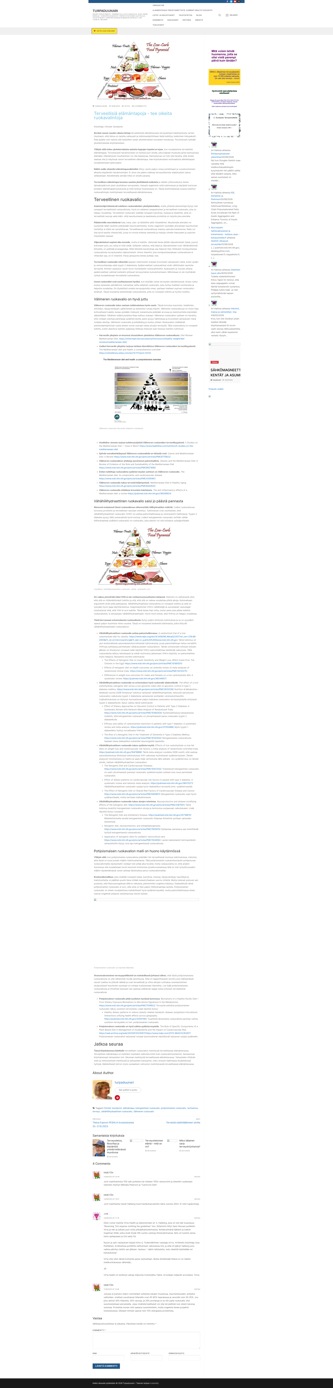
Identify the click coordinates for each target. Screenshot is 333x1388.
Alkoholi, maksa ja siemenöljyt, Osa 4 (225, 312)
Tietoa (127, 106)
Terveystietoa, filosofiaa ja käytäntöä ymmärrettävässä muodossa (116, 1146)
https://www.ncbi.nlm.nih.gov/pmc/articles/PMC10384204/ (133, 712)
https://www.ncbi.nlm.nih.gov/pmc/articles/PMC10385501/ (153, 663)
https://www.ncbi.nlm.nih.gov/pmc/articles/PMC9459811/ (132, 794)
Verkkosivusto (176, 1353)
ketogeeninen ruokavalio (148, 1108)
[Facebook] (227, 1)
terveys (96, 1111)
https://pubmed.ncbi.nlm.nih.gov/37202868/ (152, 727)
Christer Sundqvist (113, 1108)
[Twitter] (231, 1)
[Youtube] (234, 1)
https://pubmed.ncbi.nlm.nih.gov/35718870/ (170, 815)
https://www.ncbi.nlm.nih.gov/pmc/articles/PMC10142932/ (133, 738)
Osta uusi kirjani (105, 31)
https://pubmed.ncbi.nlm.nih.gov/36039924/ (149, 493)
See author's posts (128, 1090)
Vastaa (197, 1177)
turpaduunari (100, 106)
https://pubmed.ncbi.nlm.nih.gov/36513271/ (172, 783)
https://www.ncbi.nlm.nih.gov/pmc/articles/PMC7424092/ (132, 840)
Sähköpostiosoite (140, 1353)
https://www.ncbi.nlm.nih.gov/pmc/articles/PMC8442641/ (127, 486)
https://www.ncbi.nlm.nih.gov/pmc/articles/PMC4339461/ (127, 478)
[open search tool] (220, 15)
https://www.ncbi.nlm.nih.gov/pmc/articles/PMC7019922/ (127, 1005)
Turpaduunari (105, 11)
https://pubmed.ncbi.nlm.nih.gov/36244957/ (144, 678)
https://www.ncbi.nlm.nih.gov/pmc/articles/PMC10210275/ (158, 671)
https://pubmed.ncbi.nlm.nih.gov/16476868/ (120, 752)
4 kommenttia (140, 106)
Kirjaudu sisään (216, 389)
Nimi (95, 1353)
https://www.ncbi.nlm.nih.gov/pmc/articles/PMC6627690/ (127, 467)
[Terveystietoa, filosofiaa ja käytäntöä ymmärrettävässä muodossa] (99, 1147)
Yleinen (214, 362)
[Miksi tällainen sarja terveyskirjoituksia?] (172, 1143)
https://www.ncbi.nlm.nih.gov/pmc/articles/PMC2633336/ (145, 689)
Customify (154, 1383)
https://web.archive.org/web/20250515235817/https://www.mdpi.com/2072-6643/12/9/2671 (145, 1033)
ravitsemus (192, 1108)
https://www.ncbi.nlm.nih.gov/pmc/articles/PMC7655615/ (132, 829)
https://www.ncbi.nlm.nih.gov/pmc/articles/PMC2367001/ (157, 805)
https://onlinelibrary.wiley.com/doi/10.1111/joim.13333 (125, 353)
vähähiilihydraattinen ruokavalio (116, 1111)
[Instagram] (238, 1)
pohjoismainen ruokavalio (173, 1108)
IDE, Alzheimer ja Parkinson (223, 196)
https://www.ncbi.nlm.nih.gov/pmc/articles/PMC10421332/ (133, 769)
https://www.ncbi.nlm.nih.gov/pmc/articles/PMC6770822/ (142, 456)
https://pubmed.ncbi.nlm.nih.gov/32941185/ (125, 1019)
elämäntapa (128, 1108)
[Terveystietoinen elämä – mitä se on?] (136, 1147)
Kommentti (99, 1330)
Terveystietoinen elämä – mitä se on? (154, 1143)
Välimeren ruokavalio (143, 1111)
